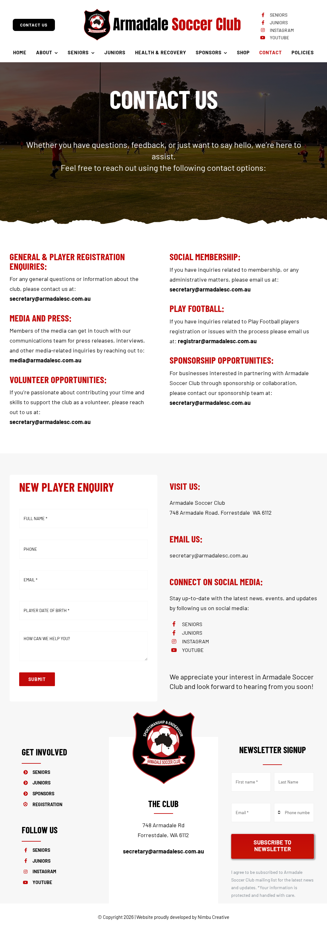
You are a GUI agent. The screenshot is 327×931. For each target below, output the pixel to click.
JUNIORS (279, 22)
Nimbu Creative (213, 917)
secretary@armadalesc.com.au (209, 555)
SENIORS (278, 15)
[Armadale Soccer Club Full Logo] (162, 7)
